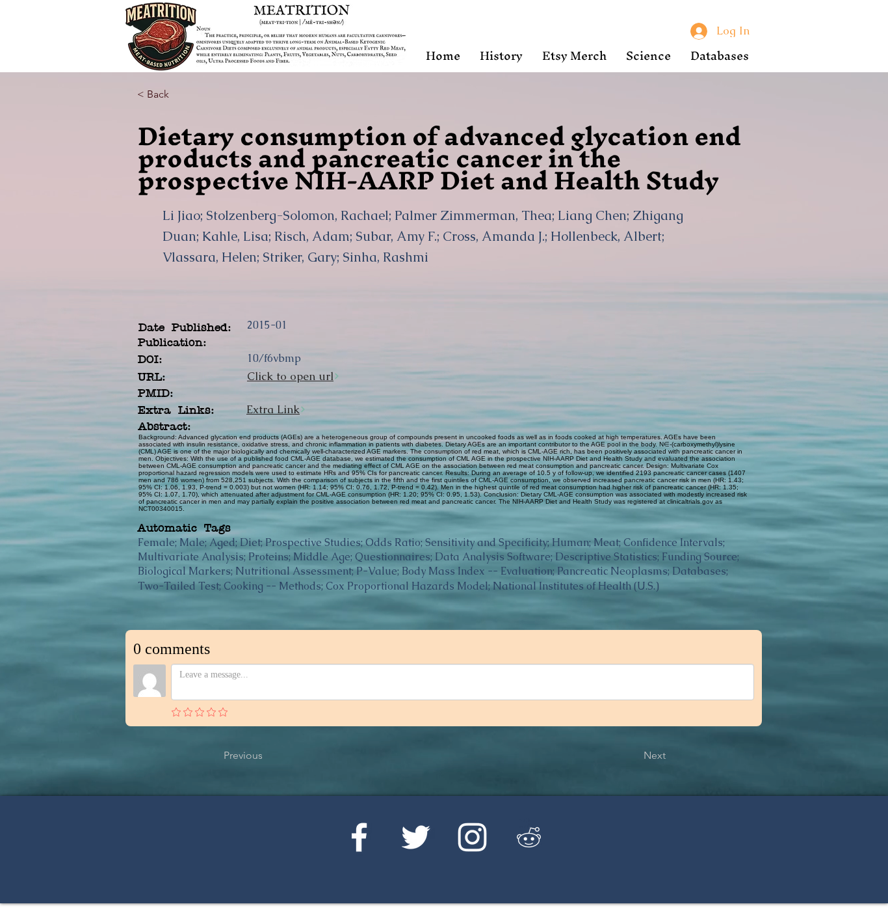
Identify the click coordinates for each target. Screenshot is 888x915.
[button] (501, 55)
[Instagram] (472, 837)
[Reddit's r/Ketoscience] (529, 837)
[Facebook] (359, 837)
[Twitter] (416, 837)
